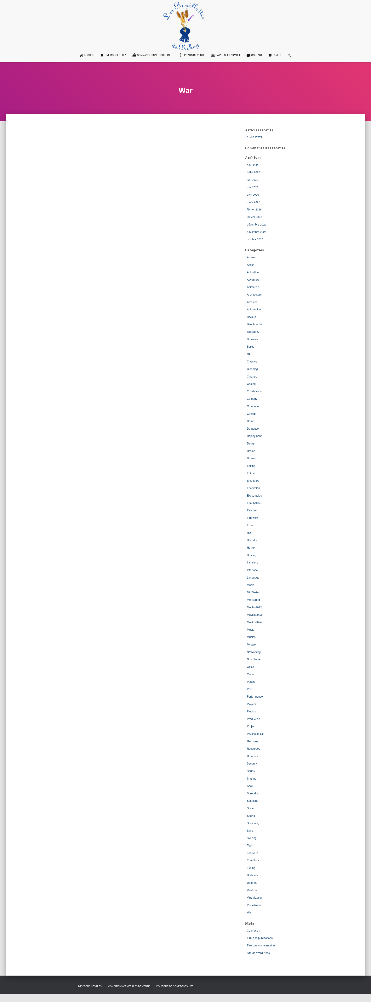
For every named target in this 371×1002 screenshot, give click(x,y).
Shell (250, 786)
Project (251, 726)
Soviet (250, 808)
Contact (256, 55)
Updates (252, 883)
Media (250, 585)
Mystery (252, 644)
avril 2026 (253, 194)
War (249, 912)
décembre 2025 (256, 224)
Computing (253, 406)
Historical (252, 540)
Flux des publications (260, 938)
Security (252, 763)
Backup (251, 317)
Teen (250, 845)
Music (250, 629)
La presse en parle (228, 55)
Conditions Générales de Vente (129, 986)
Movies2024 (254, 622)
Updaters (252, 875)
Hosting (251, 555)
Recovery (253, 741)
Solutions (252, 801)
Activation (253, 272)
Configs (251, 414)
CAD (250, 354)
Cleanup (252, 376)
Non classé (253, 659)
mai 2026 (252, 187)
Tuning (251, 868)
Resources (253, 748)
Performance (255, 696)
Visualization (254, 905)
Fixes (250, 525)
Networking (254, 652)
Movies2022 (254, 607)
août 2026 (253, 165)
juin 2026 (252, 180)
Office (250, 667)
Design (251, 443)
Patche (251, 681)
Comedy (252, 398)
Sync (250, 830)
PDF (249, 689)
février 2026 (254, 209)
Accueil (89, 55)
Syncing (252, 838)
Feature (252, 510)
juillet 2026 (253, 172)
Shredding (253, 793)
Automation (254, 309)
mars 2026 (253, 202)
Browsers (252, 339)
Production (253, 719)
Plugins (251, 711)
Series (251, 771)
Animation (253, 287)
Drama (251, 451)
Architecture (254, 294)
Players (251, 704)
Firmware (253, 518)
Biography (253, 332)
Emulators (253, 480)
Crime (250, 421)
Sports (251, 816)
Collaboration (255, 391)
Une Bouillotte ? (116, 55)
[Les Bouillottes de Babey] (184, 26)
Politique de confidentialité (174, 986)
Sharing (251, 778)
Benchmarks (254, 324)
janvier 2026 (254, 217)
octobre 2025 (255, 239)
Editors (251, 473)
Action (250, 265)
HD (249, 533)
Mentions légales (90, 986)
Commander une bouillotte (155, 55)
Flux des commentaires (261, 945)
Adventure (253, 279)
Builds (250, 346)
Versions (252, 890)
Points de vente (194, 55)
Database (253, 428)
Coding (251, 384)
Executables (254, 495)
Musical (251, 637)
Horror (251, 547)
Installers (252, 562)
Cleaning (252, 369)
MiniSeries (253, 592)
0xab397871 (254, 137)
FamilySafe (254, 503)
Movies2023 (254, 615)
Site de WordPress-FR (260, 953)
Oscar (250, 674)
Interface (252, 570)
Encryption (253, 488)
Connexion (253, 930)
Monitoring (253, 600)
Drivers (251, 458)
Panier (277, 55)
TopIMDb (252, 853)
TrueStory (253, 860)
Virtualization (255, 897)
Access (251, 257)
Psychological (255, 734)
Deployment (254, 436)
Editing (251, 466)
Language (253, 577)
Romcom (252, 756)
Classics (252, 361)
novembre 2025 (256, 232)
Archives (252, 302)
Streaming (253, 823)
